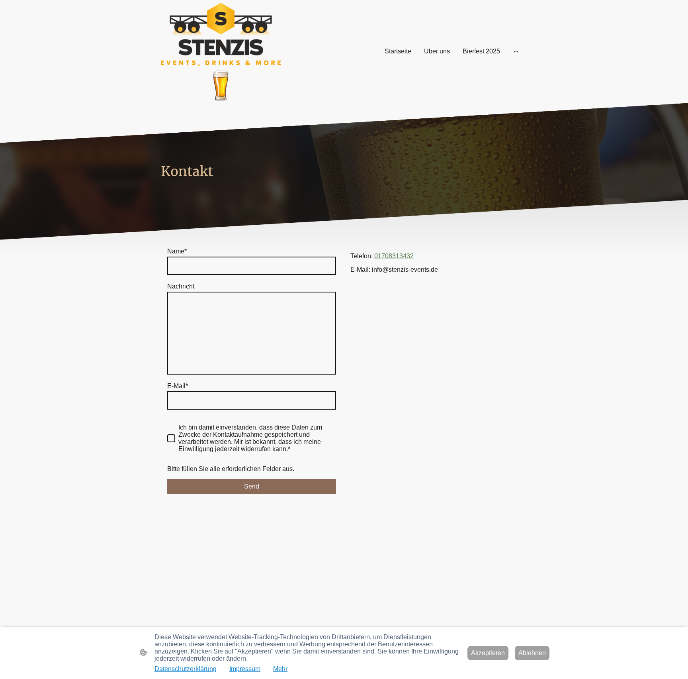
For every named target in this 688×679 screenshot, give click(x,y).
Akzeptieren (488, 653)
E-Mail (177, 386)
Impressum (244, 668)
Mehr (280, 668)
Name (177, 251)
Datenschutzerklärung (185, 668)
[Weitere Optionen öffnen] (516, 51)
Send (251, 486)
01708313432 (394, 256)
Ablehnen (532, 653)
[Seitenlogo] (221, 51)
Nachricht (180, 286)
